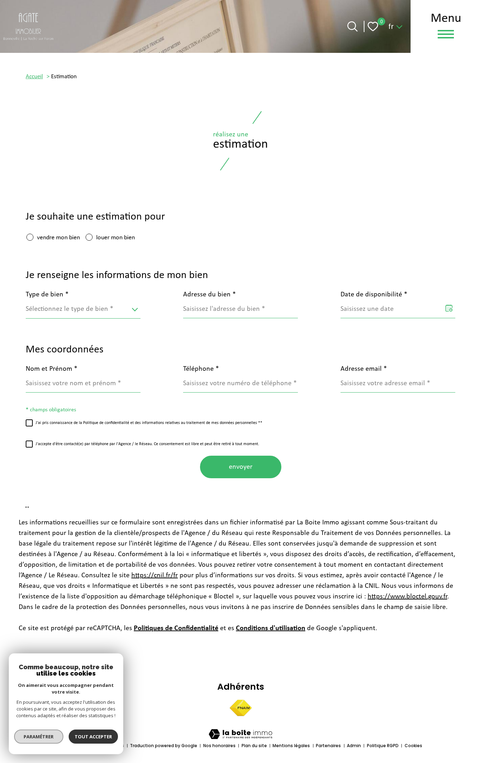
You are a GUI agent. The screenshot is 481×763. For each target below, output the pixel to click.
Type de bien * (47, 294)
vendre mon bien (58, 238)
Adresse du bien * (209, 294)
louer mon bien (115, 238)
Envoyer (240, 466)
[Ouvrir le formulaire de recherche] (352, 26)
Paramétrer (39, 736)
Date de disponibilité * (374, 294)
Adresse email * (364, 369)
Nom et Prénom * (51, 369)
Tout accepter (93, 736)
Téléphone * (201, 369)
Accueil (34, 77)
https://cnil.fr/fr (154, 575)
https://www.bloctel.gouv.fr (407, 596)
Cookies (413, 746)
